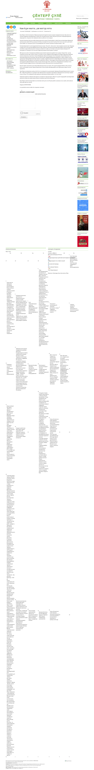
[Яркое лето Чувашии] (82, 63)
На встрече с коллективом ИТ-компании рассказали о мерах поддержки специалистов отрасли (54, 308)
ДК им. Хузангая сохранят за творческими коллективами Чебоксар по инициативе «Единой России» (54, 359)
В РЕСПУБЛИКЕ (10, 62)
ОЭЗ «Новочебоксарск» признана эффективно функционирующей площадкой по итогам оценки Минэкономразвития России (33, 308)
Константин (63, 273)
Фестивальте (9, 559)
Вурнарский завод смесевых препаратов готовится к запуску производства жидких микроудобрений (33, 369)
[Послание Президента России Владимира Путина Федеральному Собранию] (82, 94)
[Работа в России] (82, 159)
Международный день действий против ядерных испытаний (61, 257)
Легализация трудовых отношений (10, 726)
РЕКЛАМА (33, 23)
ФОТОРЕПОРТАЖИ (11, 65)
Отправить (23, 117)
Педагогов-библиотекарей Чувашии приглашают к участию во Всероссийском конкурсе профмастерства (44, 315)
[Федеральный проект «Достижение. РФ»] (82, 205)
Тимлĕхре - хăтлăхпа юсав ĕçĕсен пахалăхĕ (10, 557)
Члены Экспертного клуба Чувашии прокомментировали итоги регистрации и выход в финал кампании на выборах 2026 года (54, 615)
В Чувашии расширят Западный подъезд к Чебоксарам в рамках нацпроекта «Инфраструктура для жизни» (11, 298)
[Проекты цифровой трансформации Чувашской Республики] (82, 147)
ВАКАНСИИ (68, 23)
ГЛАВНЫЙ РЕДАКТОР (11, 33)
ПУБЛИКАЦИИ (10, 66)
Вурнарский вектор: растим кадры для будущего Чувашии (43, 613)
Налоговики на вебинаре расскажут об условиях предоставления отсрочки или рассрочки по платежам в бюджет (22, 613)
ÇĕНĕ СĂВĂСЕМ (10, 660)
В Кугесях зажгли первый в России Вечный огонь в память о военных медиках (54, 444)
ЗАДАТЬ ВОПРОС (59, 23)
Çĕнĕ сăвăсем (10, 711)
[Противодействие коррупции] (82, 135)
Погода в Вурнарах (14, 16)
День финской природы (53, 264)
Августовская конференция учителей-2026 (42, 618)
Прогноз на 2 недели (19, 17)
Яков (67, 273)
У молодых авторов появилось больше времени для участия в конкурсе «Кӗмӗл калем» (43, 441)
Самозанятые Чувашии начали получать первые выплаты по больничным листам (43, 463)
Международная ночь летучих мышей (56, 261)
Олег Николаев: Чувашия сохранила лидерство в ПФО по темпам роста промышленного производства (11, 502)
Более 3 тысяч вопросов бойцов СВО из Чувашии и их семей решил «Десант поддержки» (44, 402)
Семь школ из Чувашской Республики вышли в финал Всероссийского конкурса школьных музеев (11, 286)
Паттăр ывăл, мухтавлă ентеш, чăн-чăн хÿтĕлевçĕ (11, 587)
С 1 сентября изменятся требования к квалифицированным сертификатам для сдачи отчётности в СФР (44, 341)
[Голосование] (82, 172)
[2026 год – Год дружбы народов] (82, 77)
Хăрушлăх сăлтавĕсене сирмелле (9, 717)
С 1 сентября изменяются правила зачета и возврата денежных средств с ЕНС (43, 470)
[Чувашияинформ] (82, 183)
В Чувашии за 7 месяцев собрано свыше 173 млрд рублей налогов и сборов (43, 456)
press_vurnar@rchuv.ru (19, 768)
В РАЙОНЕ (9, 64)
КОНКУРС (9, 45)
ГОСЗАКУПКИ (10, 39)
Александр (55, 273)
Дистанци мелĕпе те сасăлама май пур (11, 703)
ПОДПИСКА (40, 23)
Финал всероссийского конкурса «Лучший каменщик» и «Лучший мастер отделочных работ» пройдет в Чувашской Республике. (11, 521)
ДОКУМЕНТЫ (10, 44)
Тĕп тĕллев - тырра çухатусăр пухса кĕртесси (10, 636)
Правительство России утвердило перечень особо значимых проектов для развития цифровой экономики (54, 379)
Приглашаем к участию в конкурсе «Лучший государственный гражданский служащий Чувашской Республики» (44, 369)
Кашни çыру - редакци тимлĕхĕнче (10, 602)
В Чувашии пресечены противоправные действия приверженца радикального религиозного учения (21, 365)
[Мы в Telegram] (14, 27)
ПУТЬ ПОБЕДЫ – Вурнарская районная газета (47, 17)
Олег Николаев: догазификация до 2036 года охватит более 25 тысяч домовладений (54, 437)
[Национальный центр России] (82, 241)
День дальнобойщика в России (55, 254)
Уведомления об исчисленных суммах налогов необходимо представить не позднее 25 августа (10, 751)
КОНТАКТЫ (49, 23)
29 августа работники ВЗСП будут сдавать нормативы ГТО (20, 430)
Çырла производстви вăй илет (11, 671)
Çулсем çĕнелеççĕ (11, 694)
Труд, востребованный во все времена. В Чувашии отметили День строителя (43, 272)
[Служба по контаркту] (82, 222)
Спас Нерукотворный (53, 270)
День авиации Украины (53, 267)
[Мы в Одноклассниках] (11, 27)
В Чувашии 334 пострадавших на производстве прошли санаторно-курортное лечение (44, 434)
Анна (59, 273)
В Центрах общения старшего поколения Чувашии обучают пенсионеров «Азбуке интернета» (21, 435)
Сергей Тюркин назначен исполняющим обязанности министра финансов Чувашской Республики (21, 387)
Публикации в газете (11, 55)
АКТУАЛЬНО (9, 61)
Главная (25, 23)
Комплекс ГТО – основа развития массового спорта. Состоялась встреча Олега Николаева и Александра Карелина (22, 380)
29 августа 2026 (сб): (52, 253)
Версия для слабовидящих (82, 18)
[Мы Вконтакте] (8, 27)
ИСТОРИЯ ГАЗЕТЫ (11, 40)
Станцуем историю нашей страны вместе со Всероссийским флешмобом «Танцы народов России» (44, 395)
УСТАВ (8, 36)
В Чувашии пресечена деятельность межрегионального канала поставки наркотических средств (21, 298)
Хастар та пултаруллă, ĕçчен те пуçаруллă (11, 569)
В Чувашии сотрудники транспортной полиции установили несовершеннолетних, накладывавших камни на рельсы (44, 426)
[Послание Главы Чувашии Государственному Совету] (82, 111)
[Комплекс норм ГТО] (82, 123)
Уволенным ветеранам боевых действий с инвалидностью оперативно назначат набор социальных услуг (21, 603)
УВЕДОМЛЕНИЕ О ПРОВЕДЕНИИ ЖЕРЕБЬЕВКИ (64, 371)
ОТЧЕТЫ (9, 37)
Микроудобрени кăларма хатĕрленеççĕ (10, 563)
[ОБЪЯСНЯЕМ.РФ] (82, 192)
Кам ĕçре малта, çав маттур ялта (36, 28)
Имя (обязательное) (40, 94)
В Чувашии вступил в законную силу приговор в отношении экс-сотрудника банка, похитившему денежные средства (43, 281)
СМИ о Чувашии (10, 68)
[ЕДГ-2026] (82, 50)
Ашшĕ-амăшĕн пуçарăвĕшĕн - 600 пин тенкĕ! (11, 689)
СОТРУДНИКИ (10, 34)
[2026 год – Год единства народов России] (82, 35)
